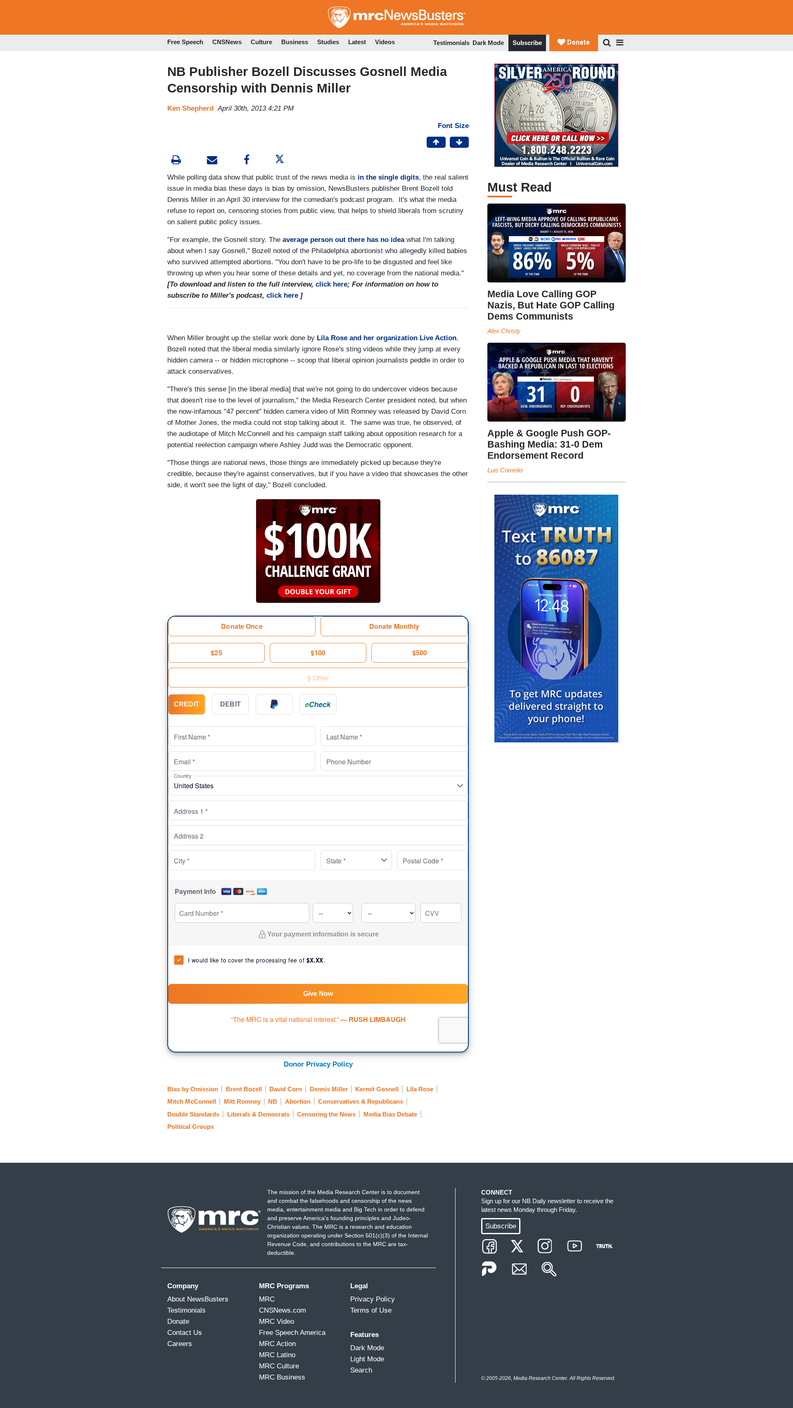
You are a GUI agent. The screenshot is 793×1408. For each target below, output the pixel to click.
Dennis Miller (329, 1089)
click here (331, 284)
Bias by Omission (192, 1089)
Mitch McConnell (191, 1101)
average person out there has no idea (343, 240)
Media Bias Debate (390, 1114)
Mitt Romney (242, 1101)
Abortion (298, 1101)
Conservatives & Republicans (360, 1101)
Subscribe (527, 42)
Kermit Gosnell (377, 1089)
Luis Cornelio (504, 470)
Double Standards (193, 1114)
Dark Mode (488, 42)
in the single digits (388, 177)
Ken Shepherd (190, 108)
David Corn (285, 1089)
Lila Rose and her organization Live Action (386, 338)
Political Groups (190, 1126)
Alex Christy (503, 330)
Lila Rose (419, 1089)
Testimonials (451, 42)
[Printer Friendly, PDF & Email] (212, 161)
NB (272, 1101)
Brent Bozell (244, 1089)
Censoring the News (326, 1114)
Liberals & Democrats (258, 1114)
